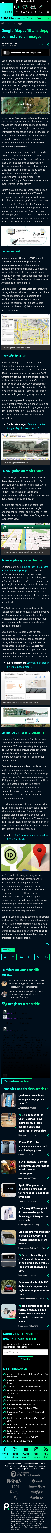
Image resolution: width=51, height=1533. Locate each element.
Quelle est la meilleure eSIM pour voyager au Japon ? (31, 1099)
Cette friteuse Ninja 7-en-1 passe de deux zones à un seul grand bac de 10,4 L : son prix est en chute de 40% (34, 1263)
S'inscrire (25, 1359)
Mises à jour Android (35, 18)
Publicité (8, 1466)
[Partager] (48, 44)
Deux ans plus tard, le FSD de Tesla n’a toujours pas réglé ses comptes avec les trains (33, 1288)
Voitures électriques (26, 1298)
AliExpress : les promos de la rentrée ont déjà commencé (27, 1375)
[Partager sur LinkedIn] (21, 957)
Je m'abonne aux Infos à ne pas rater (26, 52)
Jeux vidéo (22, 1178)
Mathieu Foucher (9, 43)
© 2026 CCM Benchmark (35, 1469)
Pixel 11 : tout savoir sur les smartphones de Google (26, 1381)
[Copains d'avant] (37, 1492)
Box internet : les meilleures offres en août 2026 (26, 1419)
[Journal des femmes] (14, 1481)
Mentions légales (20, 1466)
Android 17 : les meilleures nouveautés (24, 1386)
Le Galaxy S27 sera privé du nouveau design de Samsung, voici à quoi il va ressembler (33, 1214)
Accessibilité (18, 1469)
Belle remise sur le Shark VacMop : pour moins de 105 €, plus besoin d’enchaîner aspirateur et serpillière (32, 1123)
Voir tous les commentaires (16, 1081)
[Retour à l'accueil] (25, 1)
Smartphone (23, 1326)
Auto (33, 12)
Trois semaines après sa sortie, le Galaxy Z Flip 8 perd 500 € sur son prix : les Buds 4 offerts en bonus (33, 1313)
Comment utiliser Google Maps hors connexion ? (26, 426)
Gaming (25, 12)
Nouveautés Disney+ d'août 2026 (22, 1408)
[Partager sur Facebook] (13, 957)
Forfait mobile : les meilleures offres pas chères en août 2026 (25, 1432)
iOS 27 (10, 1396)
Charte (9, 1469)
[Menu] (3, 1)
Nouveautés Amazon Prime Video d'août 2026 (25, 1413)
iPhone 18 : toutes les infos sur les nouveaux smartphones (27, 1391)
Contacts (43, 1464)
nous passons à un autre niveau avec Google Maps (24, 568)
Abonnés (26, 1455)
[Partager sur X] (4, 957)
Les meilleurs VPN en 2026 (19, 1441)
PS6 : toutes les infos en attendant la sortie (26, 1400)
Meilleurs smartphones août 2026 (22, 1437)
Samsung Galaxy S (26, 1224)
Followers (15, 1455)
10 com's (41, 44)
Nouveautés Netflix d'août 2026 (21, 1404)
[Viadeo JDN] (14, 1498)
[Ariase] (37, 1497)
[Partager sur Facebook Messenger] (29, 957)
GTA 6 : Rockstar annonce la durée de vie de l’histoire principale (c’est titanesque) (34, 1167)
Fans (5, 1455)
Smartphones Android (27, 1248)
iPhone (21, 1154)
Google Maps (8, 950)
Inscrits (36, 1455)
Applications (23, 23)
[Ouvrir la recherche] (48, 1)
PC (17, 12)
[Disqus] (25, 1043)
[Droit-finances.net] (14, 1492)
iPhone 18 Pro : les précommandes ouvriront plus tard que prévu (32, 1146)
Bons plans (22, 1135)
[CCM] (37, 1481)
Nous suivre (46, 957)
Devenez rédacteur (30, 1464)
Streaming (22, 1201)
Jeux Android (20, 18)
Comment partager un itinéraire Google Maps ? (28, 665)
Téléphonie (6, 12)
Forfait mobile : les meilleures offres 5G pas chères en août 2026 (27, 1426)
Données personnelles (37, 1466)
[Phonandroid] (6, 1506)
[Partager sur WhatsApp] (37, 957)
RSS (46, 1455)
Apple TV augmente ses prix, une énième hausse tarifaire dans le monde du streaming (33, 1191)
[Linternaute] (37, 1486)
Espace (41, 12)
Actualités (22, 1107)
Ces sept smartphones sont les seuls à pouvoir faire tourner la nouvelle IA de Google (34, 1237)
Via (48, 944)
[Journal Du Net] (14, 1486)
